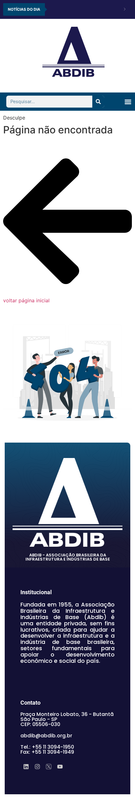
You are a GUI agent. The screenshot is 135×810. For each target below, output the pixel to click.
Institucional (36, 592)
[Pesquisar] (98, 102)
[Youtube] (60, 766)
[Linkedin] (26, 766)
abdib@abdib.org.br (46, 735)
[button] (127, 101)
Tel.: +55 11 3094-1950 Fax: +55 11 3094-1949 (47, 749)
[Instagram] (37, 766)
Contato (30, 702)
